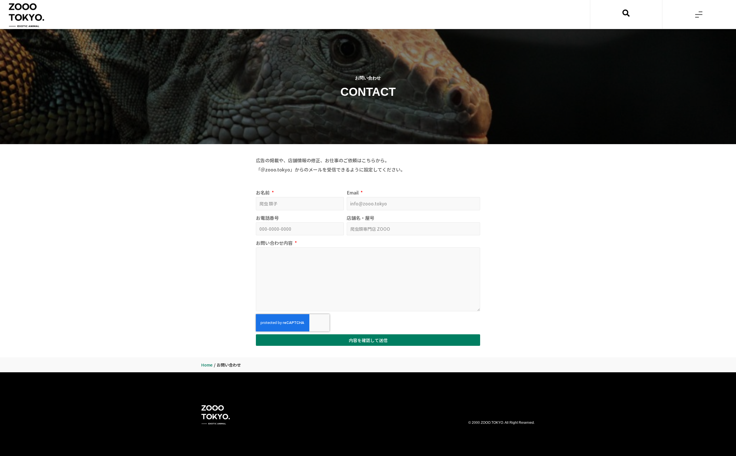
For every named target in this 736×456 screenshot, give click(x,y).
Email (353, 192)
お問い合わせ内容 (275, 242)
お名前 (263, 192)
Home (206, 365)
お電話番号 (267, 217)
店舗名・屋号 (360, 217)
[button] (698, 14)
